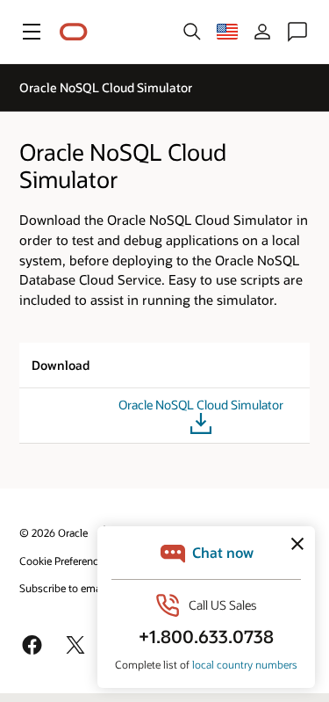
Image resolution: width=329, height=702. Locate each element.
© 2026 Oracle (53, 532)
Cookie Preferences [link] (64, 561)
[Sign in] (262, 31)
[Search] (192, 31)
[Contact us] (297, 31)
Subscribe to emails (65, 588)
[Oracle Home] (73, 32)
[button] (31, 31)
